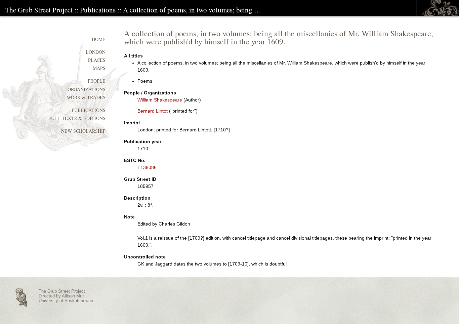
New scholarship (83, 131)
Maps (99, 68)
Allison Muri (73, 296)
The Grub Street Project (39, 9)
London (96, 52)
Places (97, 60)
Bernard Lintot (152, 111)
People (97, 81)
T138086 (147, 167)
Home (99, 39)
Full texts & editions (77, 118)
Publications (98, 9)
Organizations (87, 89)
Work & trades (86, 97)
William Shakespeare (159, 100)
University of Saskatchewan (66, 300)
